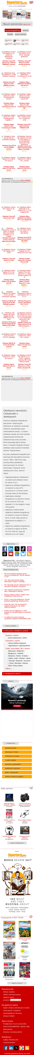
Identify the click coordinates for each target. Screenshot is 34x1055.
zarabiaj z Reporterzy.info (10, 1040)
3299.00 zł (24, 327)
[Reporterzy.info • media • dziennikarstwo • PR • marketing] (17, 5)
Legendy (22, 1026)
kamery (18, 43)
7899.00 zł (24, 129)
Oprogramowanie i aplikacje (24, 837)
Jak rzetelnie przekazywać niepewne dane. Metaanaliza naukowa (16, 590)
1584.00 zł (24, 286)
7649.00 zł (9, 369)
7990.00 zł (24, 348)
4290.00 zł (9, 172)
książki (10, 34)
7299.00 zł (9, 66)
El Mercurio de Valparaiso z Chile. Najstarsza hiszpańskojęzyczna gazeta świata (17, 612)
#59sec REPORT (26, 180)
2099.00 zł (24, 242)
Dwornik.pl (9, 1053)
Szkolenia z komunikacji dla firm (12, 1032)
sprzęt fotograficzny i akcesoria (12, 1013)
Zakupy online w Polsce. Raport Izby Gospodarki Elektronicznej (16, 595)
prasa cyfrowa (20, 34)
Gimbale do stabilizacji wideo (9, 837)
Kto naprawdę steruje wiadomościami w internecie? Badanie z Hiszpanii (17, 585)
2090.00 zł (9, 108)
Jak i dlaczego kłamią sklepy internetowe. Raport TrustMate (14, 580)
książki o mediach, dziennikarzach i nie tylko (16, 1008)
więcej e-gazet (17, 983)
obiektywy (17, 40)
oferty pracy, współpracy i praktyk (16, 631)
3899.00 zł (9, 285)
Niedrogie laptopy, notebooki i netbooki (9, 805)
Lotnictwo (9, 938)
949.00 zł (24, 66)
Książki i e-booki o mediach (9, 821)
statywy (26, 40)
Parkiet (25, 959)
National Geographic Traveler (25, 939)
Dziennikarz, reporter (13, 641)
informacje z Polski (11, 752)
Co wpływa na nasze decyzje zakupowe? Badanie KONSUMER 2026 (17, 618)
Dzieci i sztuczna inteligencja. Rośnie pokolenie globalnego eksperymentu (17, 600)
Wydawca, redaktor (12, 635)
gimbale (10, 43)
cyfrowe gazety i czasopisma (11, 1010)
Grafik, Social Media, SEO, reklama (18, 648)
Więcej (8, 668)
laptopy (25, 30)
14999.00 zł (9, 327)
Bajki (28, 1026)
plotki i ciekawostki (11, 772)
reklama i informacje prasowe (11, 994)
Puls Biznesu (9, 979)
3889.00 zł (24, 151)
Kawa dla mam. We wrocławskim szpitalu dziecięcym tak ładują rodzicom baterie (15, 605)
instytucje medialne (8, 1016)
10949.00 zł (9, 219)
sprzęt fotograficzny (12, 30)
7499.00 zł (24, 306)
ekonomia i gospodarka (13, 764)
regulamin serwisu (8, 997)
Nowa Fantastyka (9, 959)
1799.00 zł (9, 348)
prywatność (6, 1000)
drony (26, 43)
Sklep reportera (7, 1029)
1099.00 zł (9, 150)
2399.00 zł (9, 262)
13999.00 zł (24, 87)
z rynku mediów (10, 760)
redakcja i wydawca (9, 992)
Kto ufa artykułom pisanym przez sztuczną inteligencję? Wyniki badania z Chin (17, 575)
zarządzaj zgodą (16, 1000)
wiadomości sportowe (12, 768)
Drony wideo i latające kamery (24, 821)
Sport (24, 979)
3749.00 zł (9, 87)
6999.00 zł (9, 306)
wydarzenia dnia (10, 748)
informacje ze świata (12, 756)
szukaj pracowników (9, 1042)
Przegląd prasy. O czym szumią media (14, 1024)
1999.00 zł (9, 245)
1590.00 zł (24, 263)
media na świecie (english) (14, 776)
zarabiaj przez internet (12, 673)
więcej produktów (17, 843)
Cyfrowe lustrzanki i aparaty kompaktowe (25, 805)
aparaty (10, 40)
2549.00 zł (24, 221)
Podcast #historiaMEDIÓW (11, 1026)
